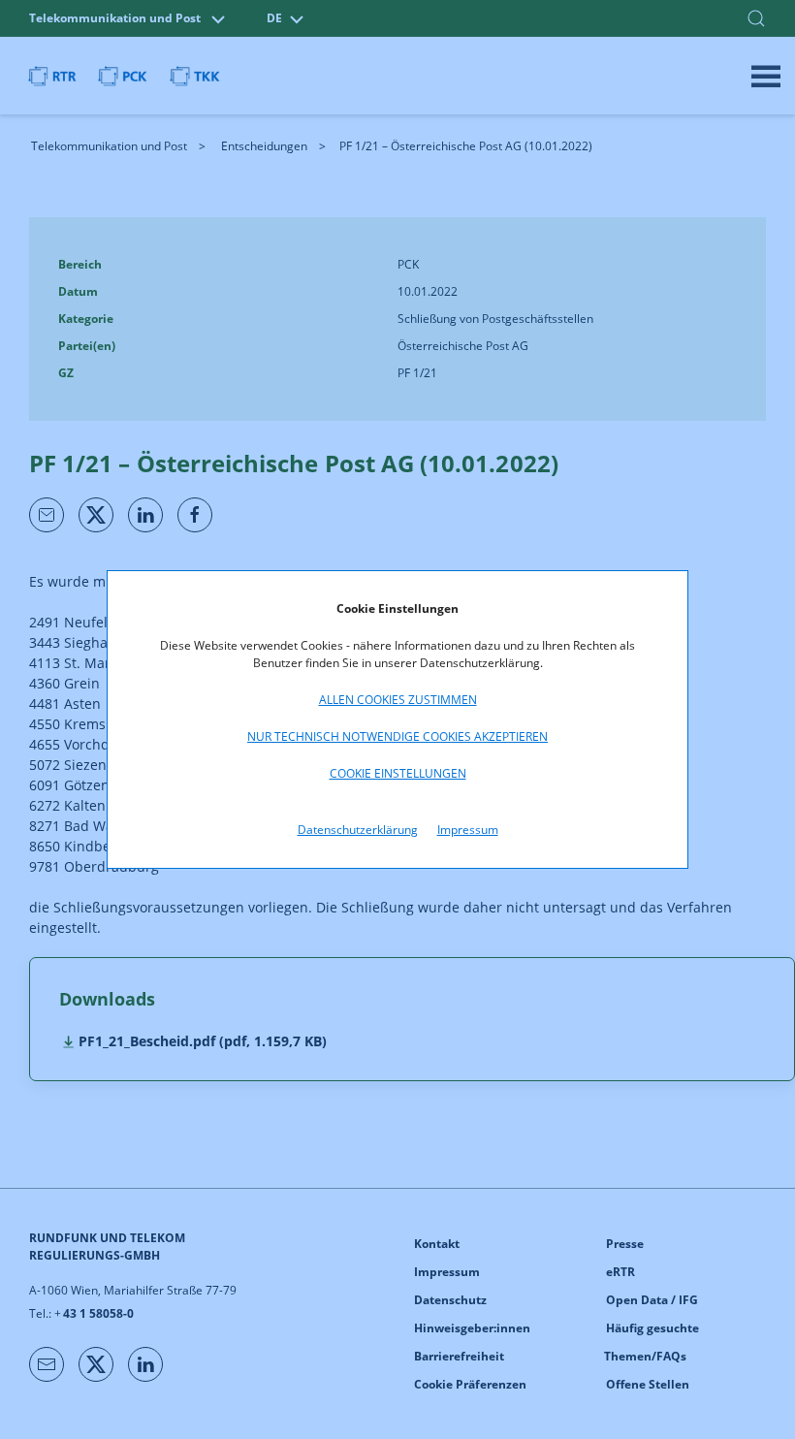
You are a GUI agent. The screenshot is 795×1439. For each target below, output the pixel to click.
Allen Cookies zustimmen (398, 699)
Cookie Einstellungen (398, 773)
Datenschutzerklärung (358, 829)
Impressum (467, 829)
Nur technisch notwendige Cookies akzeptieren (397, 736)
